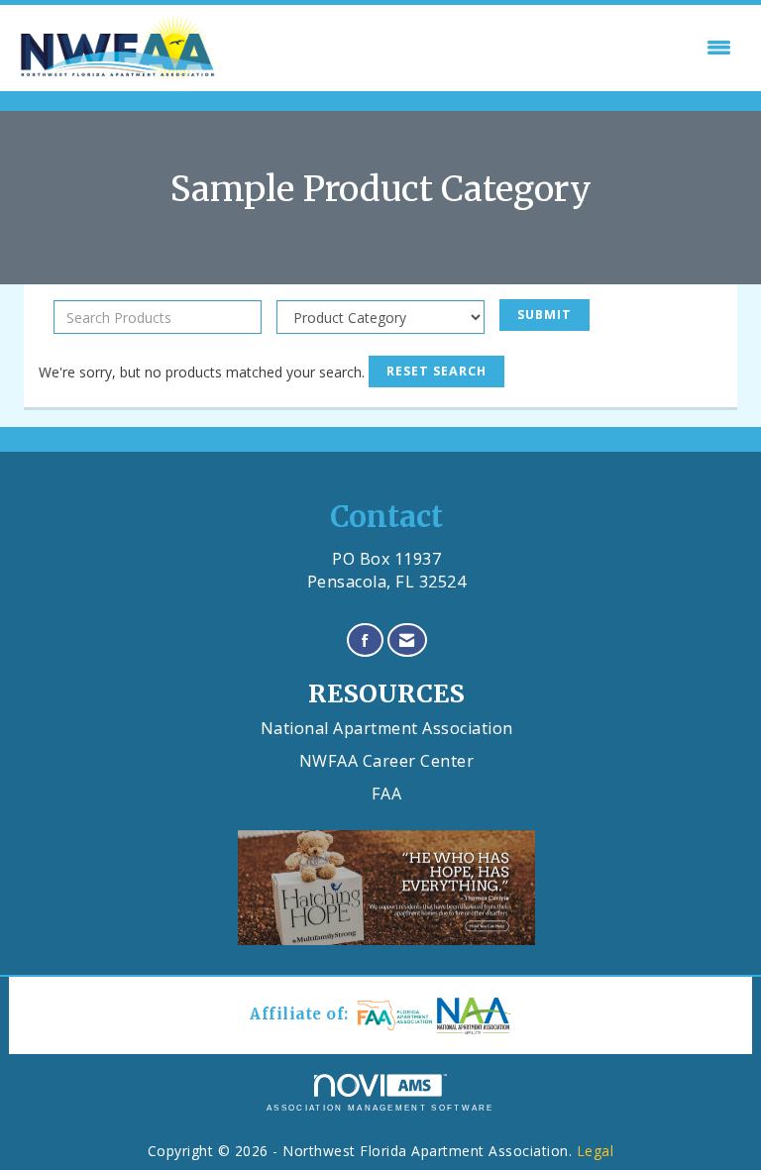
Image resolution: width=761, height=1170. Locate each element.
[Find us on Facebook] (365, 640)
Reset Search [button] (436, 371)
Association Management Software (380, 1108)
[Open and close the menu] (481, 47)
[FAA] (392, 1015)
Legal (595, 1150)
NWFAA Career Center (387, 761)
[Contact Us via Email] (407, 640)
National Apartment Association (387, 728)
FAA (387, 793)
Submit (544, 314)
